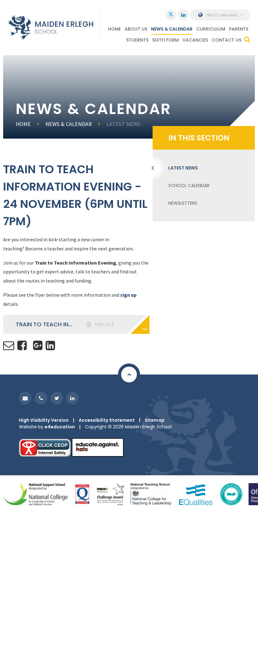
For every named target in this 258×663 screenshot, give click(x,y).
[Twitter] (170, 14)
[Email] (25, 398)
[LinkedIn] (183, 14)
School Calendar (189, 185)
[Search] (247, 39)
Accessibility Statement (107, 420)
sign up (128, 295)
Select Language (222, 15)
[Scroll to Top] (129, 374)
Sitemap (155, 420)
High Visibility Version (44, 420)
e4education (60, 427)
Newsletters (182, 203)
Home (23, 124)
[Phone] (41, 398)
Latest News (123, 124)
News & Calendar (68, 124)
